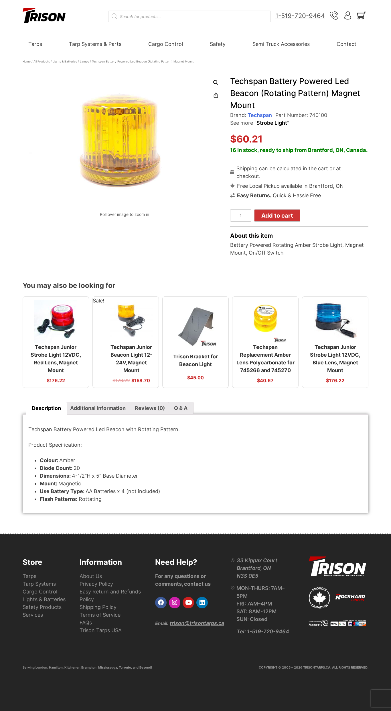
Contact (346, 44)
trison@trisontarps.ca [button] (197, 623)
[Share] (216, 95)
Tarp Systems (39, 584)
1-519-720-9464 (300, 15)
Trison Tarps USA (101, 630)
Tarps (35, 44)
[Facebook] (161, 602)
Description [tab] (46, 408)
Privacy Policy (96, 584)
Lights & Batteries (65, 61)
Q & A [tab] (180, 408)
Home (27, 61)
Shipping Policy (98, 607)
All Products (41, 61)
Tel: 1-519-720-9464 (263, 631)
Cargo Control (165, 44)
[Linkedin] (202, 602)
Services (33, 615)
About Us (91, 576)
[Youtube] (188, 602)
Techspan (260, 115)
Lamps (84, 61)
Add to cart (277, 215)
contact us (197, 584)
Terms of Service (100, 615)
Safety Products (42, 607)
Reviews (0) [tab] (150, 408)
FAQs (86, 623)
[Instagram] (174, 602)
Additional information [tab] (98, 408)
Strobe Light (271, 123)
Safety (218, 44)
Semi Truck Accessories (281, 44)
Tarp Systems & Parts (95, 44)
